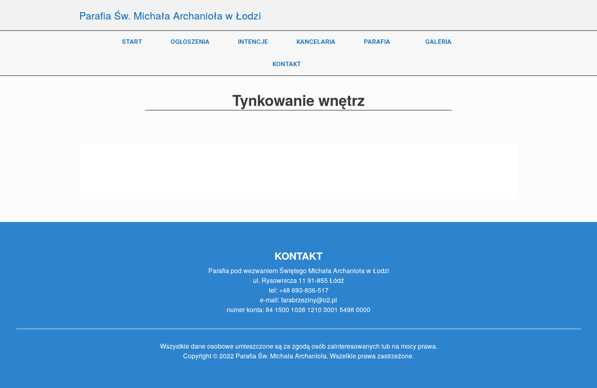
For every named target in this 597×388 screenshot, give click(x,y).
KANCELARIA (315, 41)
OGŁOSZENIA (190, 41)
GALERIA (438, 41)
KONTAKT (287, 64)
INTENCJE (253, 41)
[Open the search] (506, 53)
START (132, 41)
